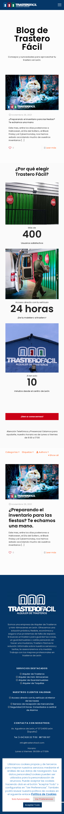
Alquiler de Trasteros (33, 673)
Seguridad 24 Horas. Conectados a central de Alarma (33, 708)
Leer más (51, 147)
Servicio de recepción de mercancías (33, 703)
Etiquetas (27, 452)
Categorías (11, 452)
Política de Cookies (43, 794)
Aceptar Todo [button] (32, 804)
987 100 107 (44, 737)
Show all (54, 455)
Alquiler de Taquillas (33, 683)
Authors (43, 452)
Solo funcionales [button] (21, 799)
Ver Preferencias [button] (44, 799)
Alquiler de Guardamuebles (33, 680)
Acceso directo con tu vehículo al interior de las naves (33, 699)
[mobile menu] (59, 5)
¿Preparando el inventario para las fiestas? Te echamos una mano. (32, 121)
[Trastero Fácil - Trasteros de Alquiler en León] (20, 5)
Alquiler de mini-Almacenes (33, 677)
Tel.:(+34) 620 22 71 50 (25, 737)
